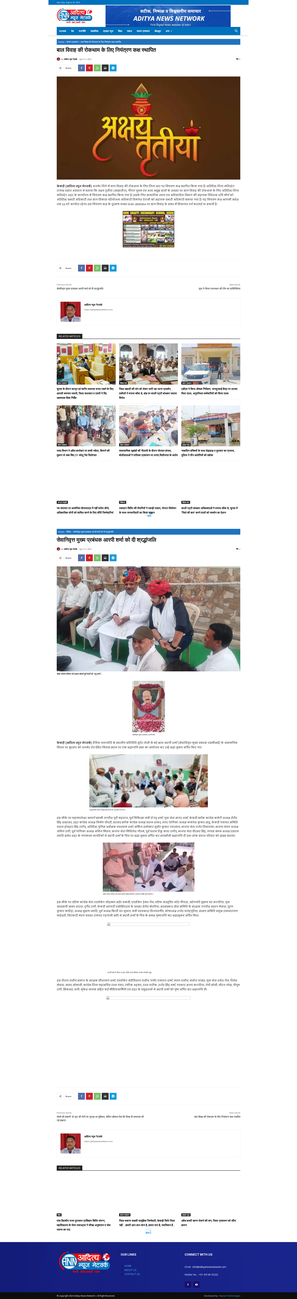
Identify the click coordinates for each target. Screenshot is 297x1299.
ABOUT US (130, 1269)
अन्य (167, 31)
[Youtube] (196, 1284)
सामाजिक (94, 31)
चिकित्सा (122, 502)
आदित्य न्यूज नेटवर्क (70, 59)
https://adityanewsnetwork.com (98, 309)
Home (62, 31)
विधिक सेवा (123, 383)
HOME (127, 1265)
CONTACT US (132, 1274)
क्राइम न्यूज (108, 31)
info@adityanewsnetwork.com (209, 1266)
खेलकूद (158, 31)
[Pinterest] (89, 67)
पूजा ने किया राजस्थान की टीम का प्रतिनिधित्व (219, 288)
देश (72, 31)
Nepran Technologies (229, 1295)
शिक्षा (120, 31)
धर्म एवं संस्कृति (62, 502)
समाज (129, 31)
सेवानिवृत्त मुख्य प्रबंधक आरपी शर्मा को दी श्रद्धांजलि (80, 288)
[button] (236, 31)
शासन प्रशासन (143, 31)
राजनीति (82, 31)
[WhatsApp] (97, 67)
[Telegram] (113, 67)
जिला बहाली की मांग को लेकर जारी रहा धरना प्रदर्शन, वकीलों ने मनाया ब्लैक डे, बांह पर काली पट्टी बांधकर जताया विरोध (148, 393)
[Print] (105, 67)
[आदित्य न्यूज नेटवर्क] (59, 59)
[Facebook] (81, 67)
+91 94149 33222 (208, 1274)
